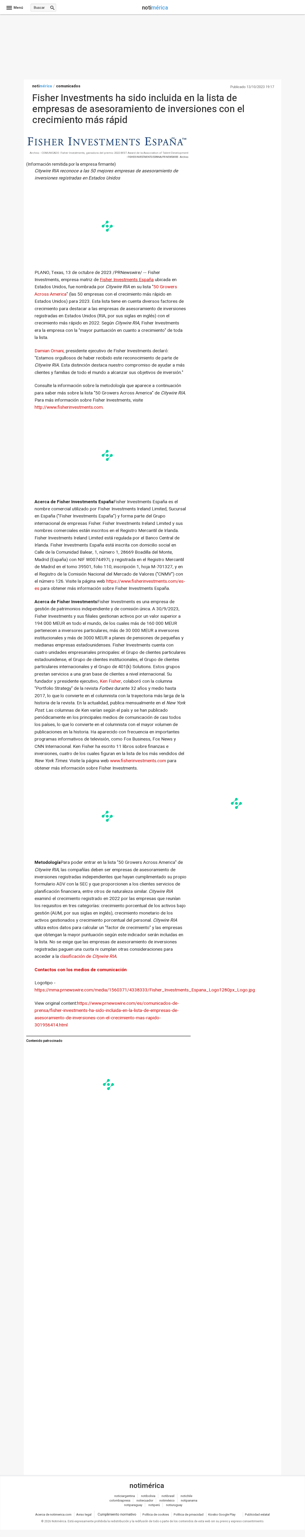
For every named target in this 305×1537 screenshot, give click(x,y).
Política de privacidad (188, 1514)
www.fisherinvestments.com (138, 760)
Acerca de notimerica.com (53, 1514)
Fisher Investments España (127, 279)
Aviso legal (84, 1514)
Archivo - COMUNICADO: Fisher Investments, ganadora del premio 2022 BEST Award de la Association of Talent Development (109, 153)
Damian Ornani (49, 351)
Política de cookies (155, 1514)
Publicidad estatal (257, 1514)
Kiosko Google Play (221, 1514)
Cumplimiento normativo (117, 1514)
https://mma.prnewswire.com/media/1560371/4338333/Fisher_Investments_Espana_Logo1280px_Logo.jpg (145, 990)
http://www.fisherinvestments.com (69, 407)
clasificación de (88, 956)
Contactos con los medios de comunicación (81, 969)
